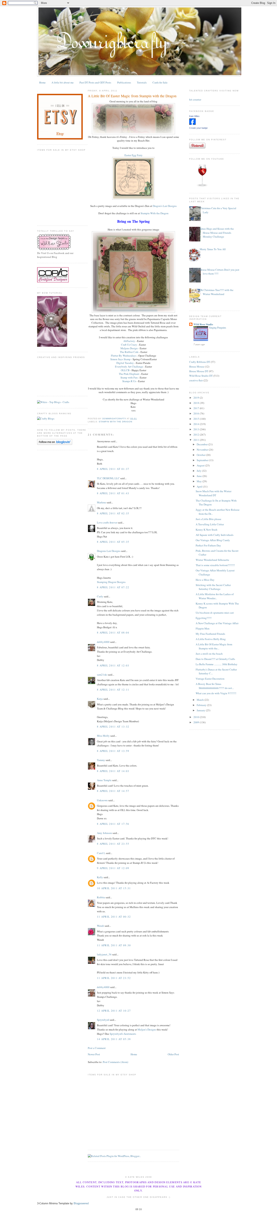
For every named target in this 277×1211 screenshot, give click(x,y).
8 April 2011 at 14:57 (113, 791)
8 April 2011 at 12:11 (113, 689)
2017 (196, 408)
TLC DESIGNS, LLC (108, 478)
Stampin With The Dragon (115, 422)
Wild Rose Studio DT (201, 375)
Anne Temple (104, 780)
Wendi (100, 926)
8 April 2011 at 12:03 (113, 665)
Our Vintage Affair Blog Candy (213, 540)
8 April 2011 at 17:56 (113, 824)
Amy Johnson (104, 833)
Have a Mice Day (205, 580)
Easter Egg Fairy (134, 155)
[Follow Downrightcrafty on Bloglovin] (54, 444)
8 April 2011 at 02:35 (113, 513)
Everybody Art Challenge (129, 366)
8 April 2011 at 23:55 (113, 844)
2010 (196, 717)
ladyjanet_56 (104, 954)
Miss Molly (103, 735)
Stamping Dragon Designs (111, 582)
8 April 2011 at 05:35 (113, 542)
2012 (196, 434)
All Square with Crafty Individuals (214, 535)
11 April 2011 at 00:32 (114, 916)
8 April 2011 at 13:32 (113, 726)
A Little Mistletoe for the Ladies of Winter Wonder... (215, 596)
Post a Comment (97, 1048)
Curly (100, 596)
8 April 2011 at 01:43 (113, 493)
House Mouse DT (198, 371)
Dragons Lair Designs (108, 551)
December (202, 444)
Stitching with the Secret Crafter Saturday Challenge (213, 587)
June (199, 476)
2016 (196, 413)
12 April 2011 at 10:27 (114, 1010)
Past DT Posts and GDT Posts (95, 82)
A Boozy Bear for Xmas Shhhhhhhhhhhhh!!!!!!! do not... (215, 686)
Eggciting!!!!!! (204, 618)
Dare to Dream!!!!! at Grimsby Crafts (215, 659)
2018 (196, 403)
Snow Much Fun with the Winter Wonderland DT (213, 493)
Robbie (101, 897)
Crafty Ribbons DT (199, 362)
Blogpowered (81, 1203)
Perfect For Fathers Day (208, 545)
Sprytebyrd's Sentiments (123, 1034)
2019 (196, 397)
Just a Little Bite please (208, 519)
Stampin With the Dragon (155, 213)
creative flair (196, 380)
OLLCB (125, 370)
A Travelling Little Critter (210, 524)
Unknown (102, 800)
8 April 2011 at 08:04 (113, 632)
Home (42, 82)
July (199, 471)
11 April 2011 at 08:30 (114, 945)
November (203, 449)
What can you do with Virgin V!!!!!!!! (216, 693)
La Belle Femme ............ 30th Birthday (216, 664)
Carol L (101, 853)
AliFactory (129, 341)
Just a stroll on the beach (209, 653)
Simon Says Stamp (120, 359)
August (201, 465)
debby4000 (103, 642)
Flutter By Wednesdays (123, 355)
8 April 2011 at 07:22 (113, 587)
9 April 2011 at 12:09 (113, 868)
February (202, 705)
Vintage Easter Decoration (210, 678)
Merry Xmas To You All (213, 249)
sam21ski (102, 674)
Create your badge (198, 128)
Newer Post (94, 1054)
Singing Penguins (217, 327)
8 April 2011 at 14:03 (113, 771)
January (201, 710)
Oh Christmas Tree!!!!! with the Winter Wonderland (216, 292)
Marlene (101, 502)
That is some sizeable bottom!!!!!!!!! (215, 565)
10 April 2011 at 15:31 (114, 888)
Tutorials (142, 82)
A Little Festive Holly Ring (211, 639)
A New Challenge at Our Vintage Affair (217, 623)
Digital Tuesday (125, 363)
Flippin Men (202, 628)
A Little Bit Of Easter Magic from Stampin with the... (214, 646)
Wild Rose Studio (203, 324)
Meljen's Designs (146, 1029)
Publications (124, 82)
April (200, 486)
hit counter (195, 99)
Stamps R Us (129, 381)
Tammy (101, 760)
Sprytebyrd (103, 1020)
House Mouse (196, 366)
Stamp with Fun (129, 377)
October (201, 455)
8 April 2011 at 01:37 (113, 469)
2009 (196, 722)
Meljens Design (129, 348)
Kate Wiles (194, 116)
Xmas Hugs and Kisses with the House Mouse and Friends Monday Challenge (217, 232)
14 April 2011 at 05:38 (114, 1039)
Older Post (173, 1054)
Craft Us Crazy (129, 344)
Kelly (100, 877)
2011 (196, 440)
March (200, 700)
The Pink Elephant (129, 374)
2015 (196, 419)
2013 (196, 429)
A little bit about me (63, 82)
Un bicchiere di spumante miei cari (215, 612)
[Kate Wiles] (192, 124)
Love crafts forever (107, 522)
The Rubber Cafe (129, 352)
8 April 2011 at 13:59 (113, 751)
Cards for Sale (159, 82)
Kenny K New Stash (206, 529)
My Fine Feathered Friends (210, 634)
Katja (100, 699)
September (203, 460)
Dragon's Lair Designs (165, 206)
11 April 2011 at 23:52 (114, 978)
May (199, 481)
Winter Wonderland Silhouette (212, 560)
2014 (196, 424)
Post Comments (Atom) (115, 1062)
